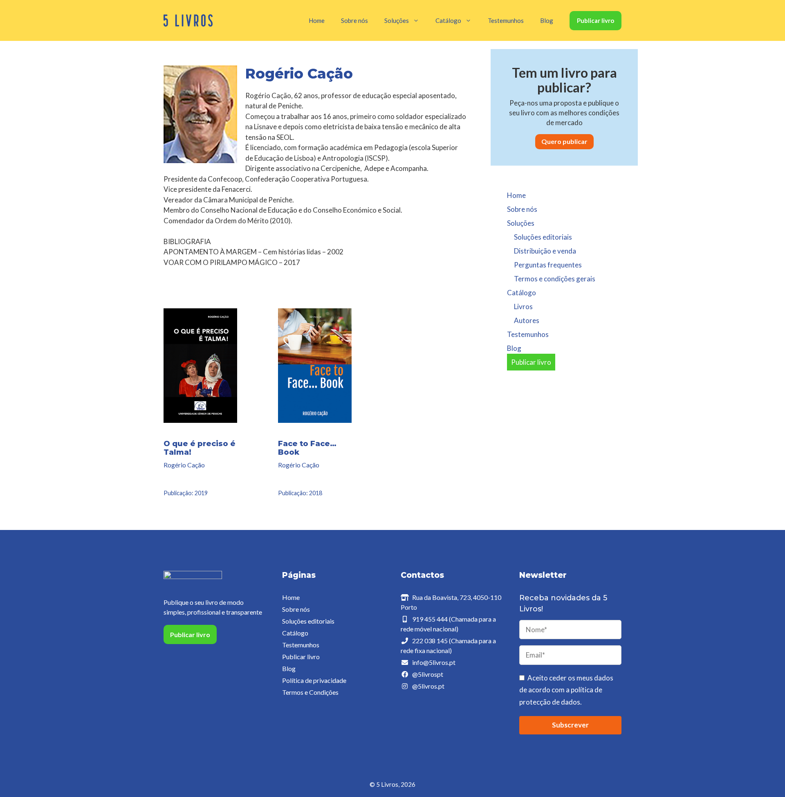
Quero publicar (564, 141)
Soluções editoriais (543, 237)
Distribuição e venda (545, 251)
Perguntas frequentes (548, 264)
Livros (523, 306)
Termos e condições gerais (554, 278)
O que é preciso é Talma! (200, 448)
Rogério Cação (184, 465)
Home (317, 20)
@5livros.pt (428, 686)
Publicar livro (595, 20)
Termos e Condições (310, 692)
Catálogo (295, 633)
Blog (546, 20)
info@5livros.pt (433, 662)
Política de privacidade (314, 680)
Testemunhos (506, 20)
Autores (526, 320)
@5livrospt (427, 674)
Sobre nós (354, 20)
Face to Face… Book (307, 448)
